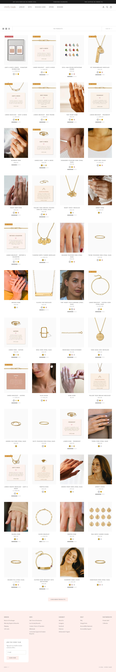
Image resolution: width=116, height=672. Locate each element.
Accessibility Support (85, 629)
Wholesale (32, 629)
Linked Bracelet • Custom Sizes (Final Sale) (100, 303)
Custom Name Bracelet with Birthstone (44, 580)
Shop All (15, 12)
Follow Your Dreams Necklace (100, 395)
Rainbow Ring (16, 160)
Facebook (61, 626)
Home (5, 12)
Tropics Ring (44, 487)
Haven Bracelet (44, 534)
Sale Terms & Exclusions (35, 620)
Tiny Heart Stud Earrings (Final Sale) (72, 303)
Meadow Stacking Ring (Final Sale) (72, 256)
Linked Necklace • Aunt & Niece (16, 115)
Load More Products (58, 599)
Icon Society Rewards (34, 623)
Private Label (106, 620)
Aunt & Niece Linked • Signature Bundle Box (16, 68)
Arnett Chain (100, 487)
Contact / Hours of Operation (36, 626)
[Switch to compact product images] (9, 28)
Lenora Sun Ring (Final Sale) (16, 441)
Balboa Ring (16, 534)
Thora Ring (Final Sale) (100, 441)
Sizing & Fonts (83, 623)
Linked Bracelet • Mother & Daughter (16, 256)
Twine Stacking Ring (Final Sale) (99, 255)
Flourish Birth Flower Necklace (44, 255)
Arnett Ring (100, 208)
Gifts (30, 7)
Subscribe (12, 657)
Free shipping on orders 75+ (94, 2)
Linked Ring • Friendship (72, 441)
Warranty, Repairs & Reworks (11, 623)
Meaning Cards (40, 7)
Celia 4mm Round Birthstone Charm (72, 68)
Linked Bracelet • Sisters (16, 395)
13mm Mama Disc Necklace (100, 350)
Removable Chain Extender (72, 350)
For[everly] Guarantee (60, 2)
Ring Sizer (72, 395)
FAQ (81, 620)
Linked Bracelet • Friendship (100, 115)
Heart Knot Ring (16, 208)
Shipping (6, 626)
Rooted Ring (72, 534)
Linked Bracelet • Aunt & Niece (44, 67)
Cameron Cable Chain (72, 580)
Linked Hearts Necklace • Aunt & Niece (16, 487)
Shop (10, 12)
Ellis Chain (44, 395)
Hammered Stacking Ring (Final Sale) (72, 161)
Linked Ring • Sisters (16, 350)
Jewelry (22, 7)
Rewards (60, 7)
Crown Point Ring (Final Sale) (72, 487)
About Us (61, 620)
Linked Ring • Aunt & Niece (44, 160)
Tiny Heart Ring (72, 115)
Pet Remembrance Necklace (100, 67)
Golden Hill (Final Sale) (16, 580)
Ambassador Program (64, 632)
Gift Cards (6, 629)
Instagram (61, 623)
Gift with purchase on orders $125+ (24, 2)
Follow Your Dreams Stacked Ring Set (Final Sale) (44, 208)
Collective (105, 623)
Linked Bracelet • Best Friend (44, 115)
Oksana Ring (16, 302)
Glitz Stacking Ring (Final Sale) (44, 441)
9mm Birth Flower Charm (100, 534)
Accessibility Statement (86, 626)
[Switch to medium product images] (6, 28)
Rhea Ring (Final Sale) (44, 350)
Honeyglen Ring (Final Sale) (100, 580)
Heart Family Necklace (72, 208)
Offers (51, 7)
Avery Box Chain (100, 160)
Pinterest (61, 629)
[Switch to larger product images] (3, 28)
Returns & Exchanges (9, 620)
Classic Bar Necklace (44, 302)
